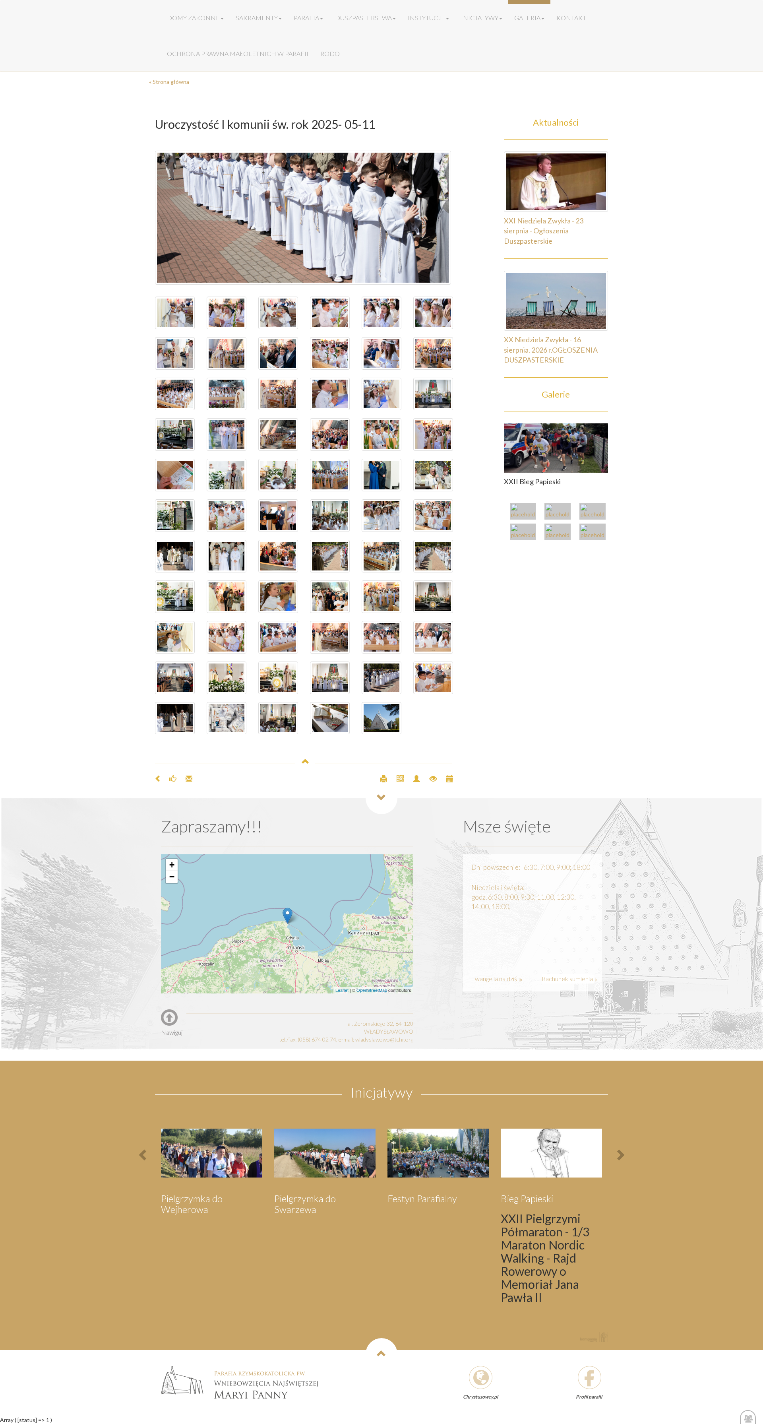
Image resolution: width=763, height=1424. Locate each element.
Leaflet (342, 990)
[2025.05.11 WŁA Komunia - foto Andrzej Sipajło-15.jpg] (226, 678)
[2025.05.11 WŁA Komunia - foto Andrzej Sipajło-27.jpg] (433, 556)
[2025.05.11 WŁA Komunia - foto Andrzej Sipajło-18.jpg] (278, 637)
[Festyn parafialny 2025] (594, 512)
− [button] (171, 877)
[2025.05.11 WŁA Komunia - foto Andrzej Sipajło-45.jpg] (278, 434)
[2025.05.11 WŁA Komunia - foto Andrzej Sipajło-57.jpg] (381, 353)
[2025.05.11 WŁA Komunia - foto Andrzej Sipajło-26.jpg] (226, 596)
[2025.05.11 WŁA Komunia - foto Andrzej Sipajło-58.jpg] (226, 313)
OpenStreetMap (371, 990)
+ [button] (171, 865)
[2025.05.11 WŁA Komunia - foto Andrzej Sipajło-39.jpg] (175, 515)
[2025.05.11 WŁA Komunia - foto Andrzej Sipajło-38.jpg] (381, 434)
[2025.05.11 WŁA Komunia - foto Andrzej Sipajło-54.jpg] (226, 394)
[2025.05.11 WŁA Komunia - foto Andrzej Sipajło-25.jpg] (278, 556)
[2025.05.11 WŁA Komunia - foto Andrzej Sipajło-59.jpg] (330, 353)
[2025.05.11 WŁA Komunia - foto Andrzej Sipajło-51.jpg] (175, 434)
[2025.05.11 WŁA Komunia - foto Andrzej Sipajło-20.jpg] (175, 637)
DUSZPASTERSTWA (363, 17)
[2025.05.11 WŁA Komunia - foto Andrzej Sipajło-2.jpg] (330, 718)
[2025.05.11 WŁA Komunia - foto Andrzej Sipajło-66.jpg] (175, 313)
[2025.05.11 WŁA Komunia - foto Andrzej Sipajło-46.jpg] (433, 434)
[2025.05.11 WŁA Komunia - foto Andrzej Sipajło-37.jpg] (278, 515)
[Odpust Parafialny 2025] (525, 512)
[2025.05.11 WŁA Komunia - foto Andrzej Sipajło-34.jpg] (381, 475)
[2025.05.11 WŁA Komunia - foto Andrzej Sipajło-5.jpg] (304, 218)
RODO (330, 53)
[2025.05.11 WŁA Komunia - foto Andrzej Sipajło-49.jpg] (226, 434)
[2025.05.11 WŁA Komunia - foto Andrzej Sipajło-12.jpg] (175, 678)
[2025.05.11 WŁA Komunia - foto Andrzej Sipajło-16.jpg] (226, 637)
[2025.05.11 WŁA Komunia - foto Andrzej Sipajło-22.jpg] (381, 596)
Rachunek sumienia (568, 978)
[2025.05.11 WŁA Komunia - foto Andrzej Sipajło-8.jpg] (433, 637)
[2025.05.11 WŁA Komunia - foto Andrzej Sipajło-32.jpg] (226, 515)
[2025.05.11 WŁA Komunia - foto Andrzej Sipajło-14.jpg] (433, 596)
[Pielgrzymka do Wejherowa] (525, 533)
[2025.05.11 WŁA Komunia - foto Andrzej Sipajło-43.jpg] (226, 475)
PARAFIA (306, 17)
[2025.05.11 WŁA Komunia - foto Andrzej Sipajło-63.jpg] (433, 313)
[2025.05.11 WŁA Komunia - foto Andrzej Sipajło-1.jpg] (381, 718)
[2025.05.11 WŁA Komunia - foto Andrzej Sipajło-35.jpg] (330, 515)
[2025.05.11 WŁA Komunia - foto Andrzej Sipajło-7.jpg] (278, 718)
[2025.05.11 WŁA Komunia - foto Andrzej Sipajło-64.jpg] (330, 313)
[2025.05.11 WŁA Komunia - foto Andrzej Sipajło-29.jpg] (330, 556)
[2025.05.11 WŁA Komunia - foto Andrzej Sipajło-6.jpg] (175, 718)
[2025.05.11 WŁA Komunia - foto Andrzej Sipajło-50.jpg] (175, 353)
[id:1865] (556, 447)
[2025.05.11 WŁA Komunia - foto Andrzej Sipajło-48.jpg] (433, 394)
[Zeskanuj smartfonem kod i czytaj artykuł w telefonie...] (397, 777)
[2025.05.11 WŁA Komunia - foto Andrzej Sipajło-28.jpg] (381, 515)
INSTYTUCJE (426, 17)
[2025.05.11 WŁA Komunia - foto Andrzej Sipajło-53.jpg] (330, 394)
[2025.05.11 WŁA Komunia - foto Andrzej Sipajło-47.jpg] (330, 434)
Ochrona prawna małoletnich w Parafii (237, 53)
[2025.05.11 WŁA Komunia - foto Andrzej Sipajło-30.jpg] (175, 556)
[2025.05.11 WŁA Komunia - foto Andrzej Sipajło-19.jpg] (278, 596)
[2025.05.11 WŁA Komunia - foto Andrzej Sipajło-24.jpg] (330, 596)
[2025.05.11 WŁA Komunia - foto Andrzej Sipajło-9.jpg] (433, 678)
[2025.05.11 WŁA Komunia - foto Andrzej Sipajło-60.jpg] (278, 353)
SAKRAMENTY (257, 17)
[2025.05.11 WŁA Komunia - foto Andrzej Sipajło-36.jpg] (330, 475)
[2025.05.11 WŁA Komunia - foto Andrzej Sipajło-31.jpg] (226, 556)
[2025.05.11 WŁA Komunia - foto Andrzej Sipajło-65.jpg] (278, 313)
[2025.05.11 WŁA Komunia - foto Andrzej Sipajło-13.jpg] (330, 678)
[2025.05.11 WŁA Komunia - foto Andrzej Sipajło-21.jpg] (381, 556)
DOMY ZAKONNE (193, 17)
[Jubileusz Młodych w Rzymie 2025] (559, 512)
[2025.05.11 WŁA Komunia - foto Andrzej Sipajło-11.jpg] (330, 637)
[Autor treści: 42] (413, 777)
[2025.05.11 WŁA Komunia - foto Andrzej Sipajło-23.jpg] (175, 596)
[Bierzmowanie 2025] (594, 533)
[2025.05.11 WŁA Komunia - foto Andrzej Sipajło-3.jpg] (226, 718)
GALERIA (527, 17)
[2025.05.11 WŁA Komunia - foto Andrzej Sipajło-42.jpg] (278, 475)
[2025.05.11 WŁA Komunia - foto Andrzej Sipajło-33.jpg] (433, 515)
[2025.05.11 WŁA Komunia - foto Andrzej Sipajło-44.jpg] (278, 394)
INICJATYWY (479, 17)
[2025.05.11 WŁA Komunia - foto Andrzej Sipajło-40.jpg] (433, 475)
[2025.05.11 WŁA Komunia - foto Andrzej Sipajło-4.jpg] (381, 678)
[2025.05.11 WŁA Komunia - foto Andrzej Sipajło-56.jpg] (175, 394)
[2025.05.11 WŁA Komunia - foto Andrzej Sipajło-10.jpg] (278, 678)
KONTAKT (571, 17)
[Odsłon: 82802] (429, 777)
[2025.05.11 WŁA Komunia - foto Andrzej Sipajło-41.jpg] (175, 475)
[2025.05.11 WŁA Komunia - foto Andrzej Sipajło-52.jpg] (381, 394)
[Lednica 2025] (559, 533)
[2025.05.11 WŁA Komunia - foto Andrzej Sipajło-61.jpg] (226, 353)
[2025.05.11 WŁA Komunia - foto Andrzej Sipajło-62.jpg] (381, 313)
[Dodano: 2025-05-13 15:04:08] (445, 777)
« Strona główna (169, 81)
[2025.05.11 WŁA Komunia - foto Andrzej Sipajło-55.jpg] (433, 353)
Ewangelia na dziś (494, 978)
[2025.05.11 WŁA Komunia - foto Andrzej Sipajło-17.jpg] (381, 637)
